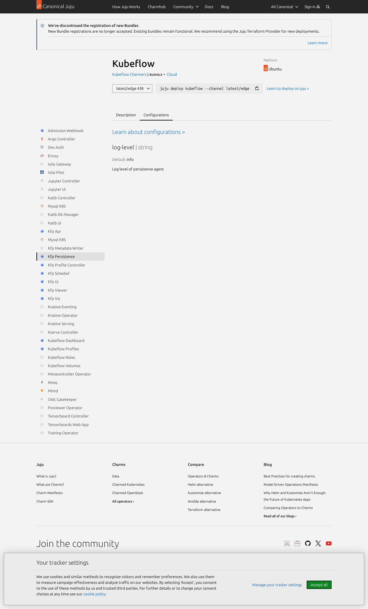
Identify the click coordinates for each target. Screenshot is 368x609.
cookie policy (94, 594)
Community (183, 6)
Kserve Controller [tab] (62, 332)
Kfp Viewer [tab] (57, 290)
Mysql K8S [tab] (56, 206)
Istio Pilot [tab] (55, 172)
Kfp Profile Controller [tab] (66, 265)
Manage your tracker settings (277, 585)
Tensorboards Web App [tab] (68, 424)
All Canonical (282, 6)
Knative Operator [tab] (62, 315)
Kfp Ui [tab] (52, 281)
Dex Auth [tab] (55, 147)
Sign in (310, 6)
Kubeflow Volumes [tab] (63, 365)
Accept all (319, 585)
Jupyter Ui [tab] (56, 189)
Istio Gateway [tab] (59, 164)
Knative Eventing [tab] (61, 307)
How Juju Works (126, 6)
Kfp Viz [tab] (53, 298)
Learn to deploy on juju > (288, 88)
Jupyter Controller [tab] (63, 181)
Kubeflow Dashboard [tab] (66, 340)
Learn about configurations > (148, 132)
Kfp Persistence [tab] (61, 256)
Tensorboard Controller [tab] (68, 416)
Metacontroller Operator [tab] (69, 374)
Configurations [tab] (156, 115)
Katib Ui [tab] (54, 223)
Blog (225, 6)
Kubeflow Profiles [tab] (63, 349)
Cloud (172, 74)
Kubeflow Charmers (129, 74)
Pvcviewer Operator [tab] (64, 408)
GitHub (308, 543)
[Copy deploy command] (257, 88)
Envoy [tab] (52, 156)
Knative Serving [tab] (60, 323)
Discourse (287, 543)
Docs (209, 6)
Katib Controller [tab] (61, 198)
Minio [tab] (52, 382)
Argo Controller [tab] (61, 139)
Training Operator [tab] (62, 433)
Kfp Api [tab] (54, 231)
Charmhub (157, 6)
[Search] (328, 6)
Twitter (318, 543)
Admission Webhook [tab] (65, 130)
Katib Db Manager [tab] (63, 214)
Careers (297, 543)
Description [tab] (126, 115)
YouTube (329, 543)
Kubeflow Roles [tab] (61, 357)
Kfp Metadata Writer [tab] (65, 248)
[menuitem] (312, 6)
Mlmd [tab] (52, 391)
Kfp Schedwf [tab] (58, 273)
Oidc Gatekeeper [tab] (62, 399)
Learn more (318, 43)
